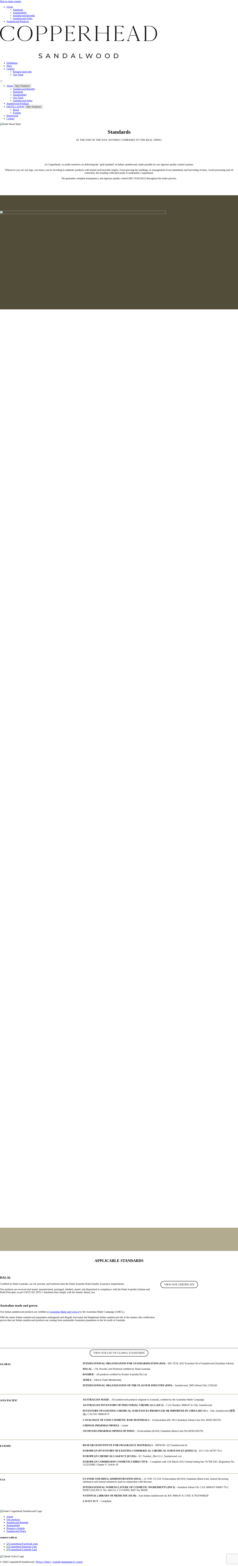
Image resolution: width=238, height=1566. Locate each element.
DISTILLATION (15, 106)
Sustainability (20, 12)
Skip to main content (10, 1)
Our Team (18, 74)
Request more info (22, 71)
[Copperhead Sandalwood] (78, 57)
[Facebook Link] (22, 1543)
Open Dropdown (22, 86)
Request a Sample (15, 1528)
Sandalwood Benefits (24, 15)
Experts (17, 112)
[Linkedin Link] (21, 1549)
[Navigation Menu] (1, 80)
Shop (9, 65)
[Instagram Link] (21, 1546)
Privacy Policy (43, 1562)
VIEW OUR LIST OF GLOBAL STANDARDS (119, 1352)
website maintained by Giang (68, 1562)
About (9, 6)
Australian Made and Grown (64, 1311)
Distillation (12, 63)
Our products (13, 1519)
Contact (10, 68)
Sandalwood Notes (22, 18)
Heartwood (12, 115)
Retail (16, 109)
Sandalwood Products (17, 21)
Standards (18, 9)
